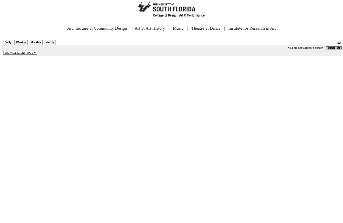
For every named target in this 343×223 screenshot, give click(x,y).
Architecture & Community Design (97, 28)
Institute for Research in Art (252, 28)
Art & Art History (150, 28)
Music (178, 28)
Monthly (36, 42)
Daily (8, 42)
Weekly (21, 42)
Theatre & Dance (205, 28)
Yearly (50, 42)
